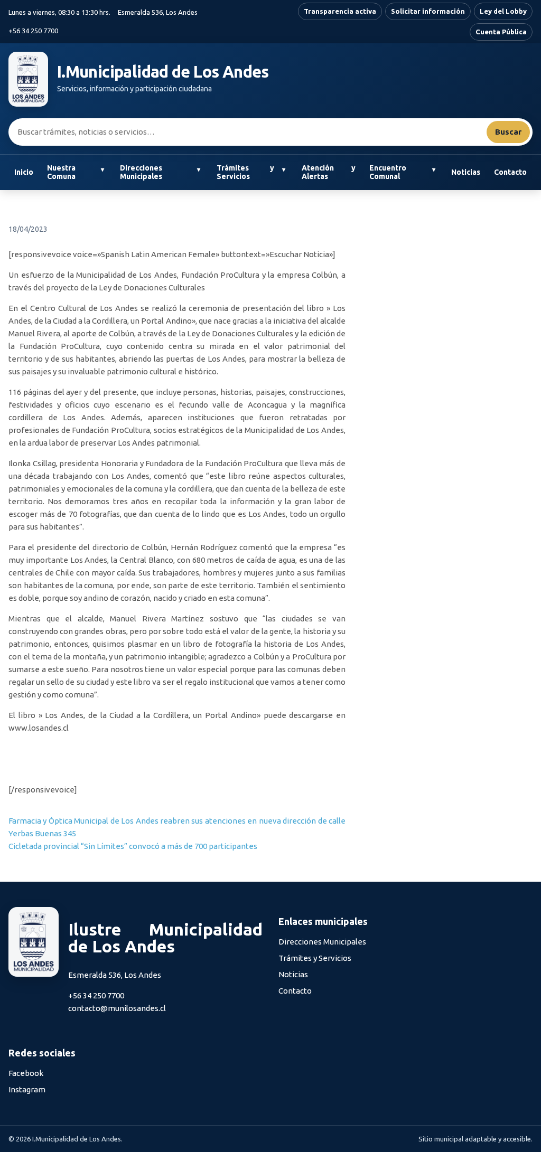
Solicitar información (428, 11)
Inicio (23, 172)
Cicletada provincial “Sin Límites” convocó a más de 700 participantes (132, 846)
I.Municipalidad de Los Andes (163, 71)
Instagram (26, 1089)
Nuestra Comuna (61, 172)
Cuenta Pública (501, 31)
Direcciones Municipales (141, 172)
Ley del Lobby (503, 11)
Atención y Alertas (329, 172)
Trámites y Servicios (245, 172)
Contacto (510, 172)
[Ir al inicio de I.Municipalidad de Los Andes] (28, 79)
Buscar (508, 131)
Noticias (465, 172)
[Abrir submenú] (102, 170)
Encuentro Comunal (387, 172)
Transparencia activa (340, 11)
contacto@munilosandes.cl (117, 1008)
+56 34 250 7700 (33, 30)
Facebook (25, 1073)
